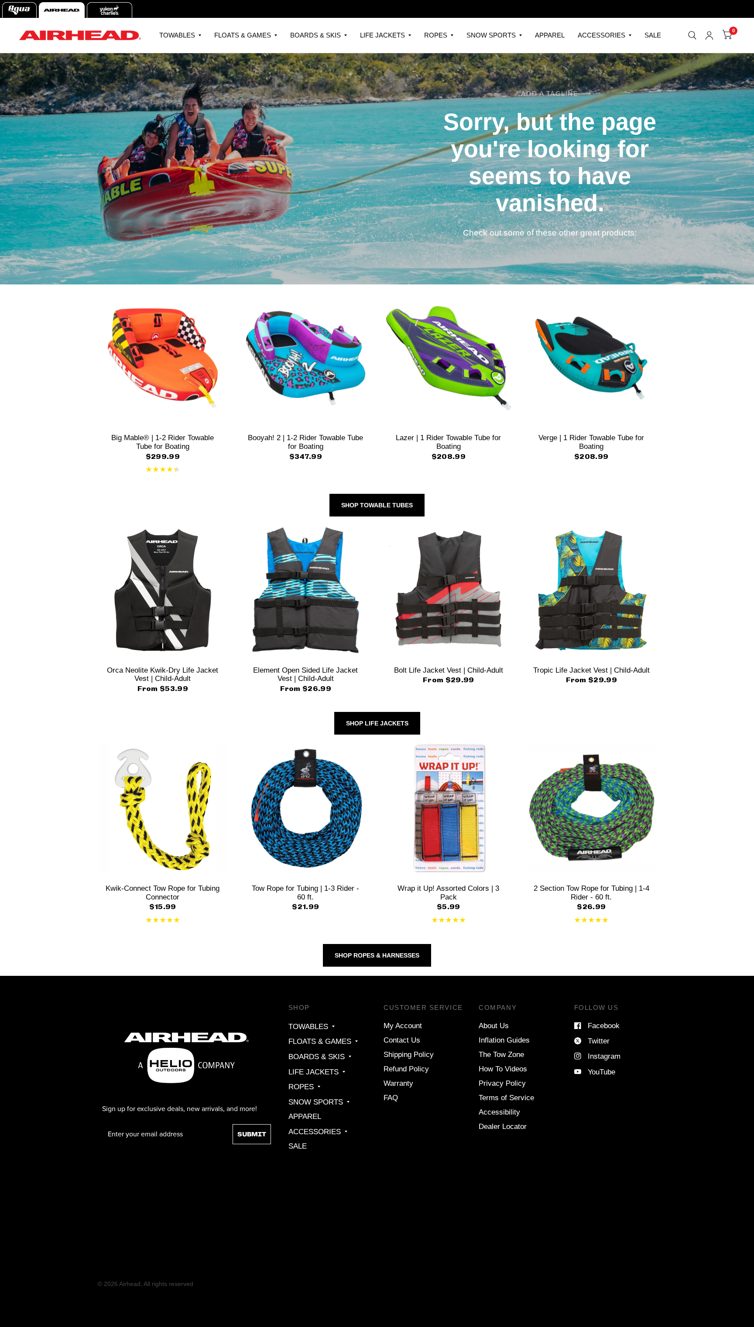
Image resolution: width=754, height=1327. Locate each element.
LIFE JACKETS (382, 35)
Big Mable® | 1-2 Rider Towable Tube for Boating (162, 442)
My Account (403, 1025)
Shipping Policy (409, 1054)
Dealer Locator (503, 1126)
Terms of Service (506, 1097)
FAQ (391, 1097)
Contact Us (402, 1040)
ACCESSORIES (601, 35)
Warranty (398, 1083)
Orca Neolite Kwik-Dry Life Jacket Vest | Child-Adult (162, 674)
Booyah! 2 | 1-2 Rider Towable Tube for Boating (305, 442)
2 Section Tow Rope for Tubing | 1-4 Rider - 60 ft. (591, 892)
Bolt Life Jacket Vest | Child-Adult (448, 670)
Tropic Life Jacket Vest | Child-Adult (591, 670)
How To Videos (503, 1069)
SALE (652, 35)
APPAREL (550, 35)
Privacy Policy (502, 1083)
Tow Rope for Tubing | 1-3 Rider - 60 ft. (305, 892)
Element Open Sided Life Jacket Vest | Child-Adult (305, 674)
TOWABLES (177, 35)
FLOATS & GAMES (242, 35)
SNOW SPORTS (491, 35)
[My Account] (709, 35)
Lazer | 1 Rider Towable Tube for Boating (448, 442)
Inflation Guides (504, 1040)
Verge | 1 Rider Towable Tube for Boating (591, 442)
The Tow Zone (501, 1054)
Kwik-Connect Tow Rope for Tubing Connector (162, 892)
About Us (494, 1025)
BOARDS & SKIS (315, 35)
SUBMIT (251, 1134)
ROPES (435, 35)
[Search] (692, 35)
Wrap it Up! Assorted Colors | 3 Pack (448, 892)
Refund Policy (406, 1069)
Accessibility (499, 1112)
